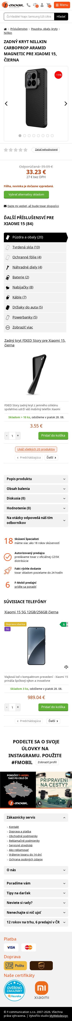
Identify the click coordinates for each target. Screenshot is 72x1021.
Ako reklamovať (19, 850)
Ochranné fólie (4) (26, 257)
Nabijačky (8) (22, 287)
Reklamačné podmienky (24, 840)
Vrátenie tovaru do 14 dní (25, 854)
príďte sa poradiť (25, 586)
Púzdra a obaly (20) (27, 237)
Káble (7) (19, 297)
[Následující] (66, 103)
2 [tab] (24, 135)
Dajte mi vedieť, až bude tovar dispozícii (33, 206)
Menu (64, 5)
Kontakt (14, 827)
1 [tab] (19, 135)
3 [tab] (29, 135)
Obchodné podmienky (23, 836)
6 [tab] (42, 135)
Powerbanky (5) (24, 317)
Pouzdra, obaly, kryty (44, 29)
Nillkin (8, 33)
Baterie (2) (20, 277)
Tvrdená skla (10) (26, 247)
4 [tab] (33, 135)
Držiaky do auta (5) (27, 307)
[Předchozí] (6, 103)
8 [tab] (52, 135)
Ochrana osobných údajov (26, 859)
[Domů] (5, 29)
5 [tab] (38, 135)
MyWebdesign (59, 1016)
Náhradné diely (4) (27, 267)
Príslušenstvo (18, 29)
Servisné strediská (20, 845)
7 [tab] (47, 135)
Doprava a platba (20, 831)
